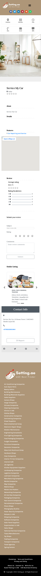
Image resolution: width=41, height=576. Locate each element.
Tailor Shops (8, 528)
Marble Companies (10, 481)
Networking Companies (12, 492)
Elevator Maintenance (11, 430)
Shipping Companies (11, 517)
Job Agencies (8, 465)
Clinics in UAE (9, 411)
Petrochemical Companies (13, 503)
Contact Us (19, 565)
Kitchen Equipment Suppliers (14, 467)
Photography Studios (11, 509)
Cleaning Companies (11, 408)
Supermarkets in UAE (11, 525)
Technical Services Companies (14, 531)
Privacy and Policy (20, 561)
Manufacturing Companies (13, 478)
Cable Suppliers (9, 397)
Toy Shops (7, 536)
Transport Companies (11, 542)
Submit (20, 257)
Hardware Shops (10, 453)
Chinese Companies (11, 405)
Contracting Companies (12, 418)
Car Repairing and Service (17, 133)
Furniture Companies (11, 444)
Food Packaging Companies (14, 438)
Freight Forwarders (11, 441)
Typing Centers (9, 547)
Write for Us (29, 565)
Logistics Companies (11, 473)
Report (21, 340)
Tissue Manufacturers (11, 533)
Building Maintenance (12, 392)
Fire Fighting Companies (13, 435)
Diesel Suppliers (10, 421)
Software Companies (11, 520)
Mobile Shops (9, 487)
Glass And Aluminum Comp (14, 450)
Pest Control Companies (12, 500)
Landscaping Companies (13, 470)
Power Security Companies (13, 511)
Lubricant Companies (11, 476)
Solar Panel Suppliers (11, 522)
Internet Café (8, 462)
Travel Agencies (9, 544)
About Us (11, 565)
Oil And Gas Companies (12, 495)
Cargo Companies (10, 403)
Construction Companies (13, 416)
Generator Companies (11, 447)
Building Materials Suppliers (14, 395)
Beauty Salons (9, 389)
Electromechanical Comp (13, 424)
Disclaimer (12, 559)
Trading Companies (11, 539)
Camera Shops (9, 400)
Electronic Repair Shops (12, 427)
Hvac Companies (10, 456)
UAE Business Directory (28, 568)
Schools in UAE (9, 514)
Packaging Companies (12, 498)
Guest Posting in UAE (11, 568)
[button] (30, 5)
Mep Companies (9, 484)
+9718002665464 (9, 329)
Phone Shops (8, 506)
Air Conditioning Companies (14, 384)
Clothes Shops (9, 413)
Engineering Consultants (13, 433)
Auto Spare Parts (10, 387)
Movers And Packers (11, 489)
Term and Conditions (25, 559)
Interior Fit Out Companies (13, 459)
